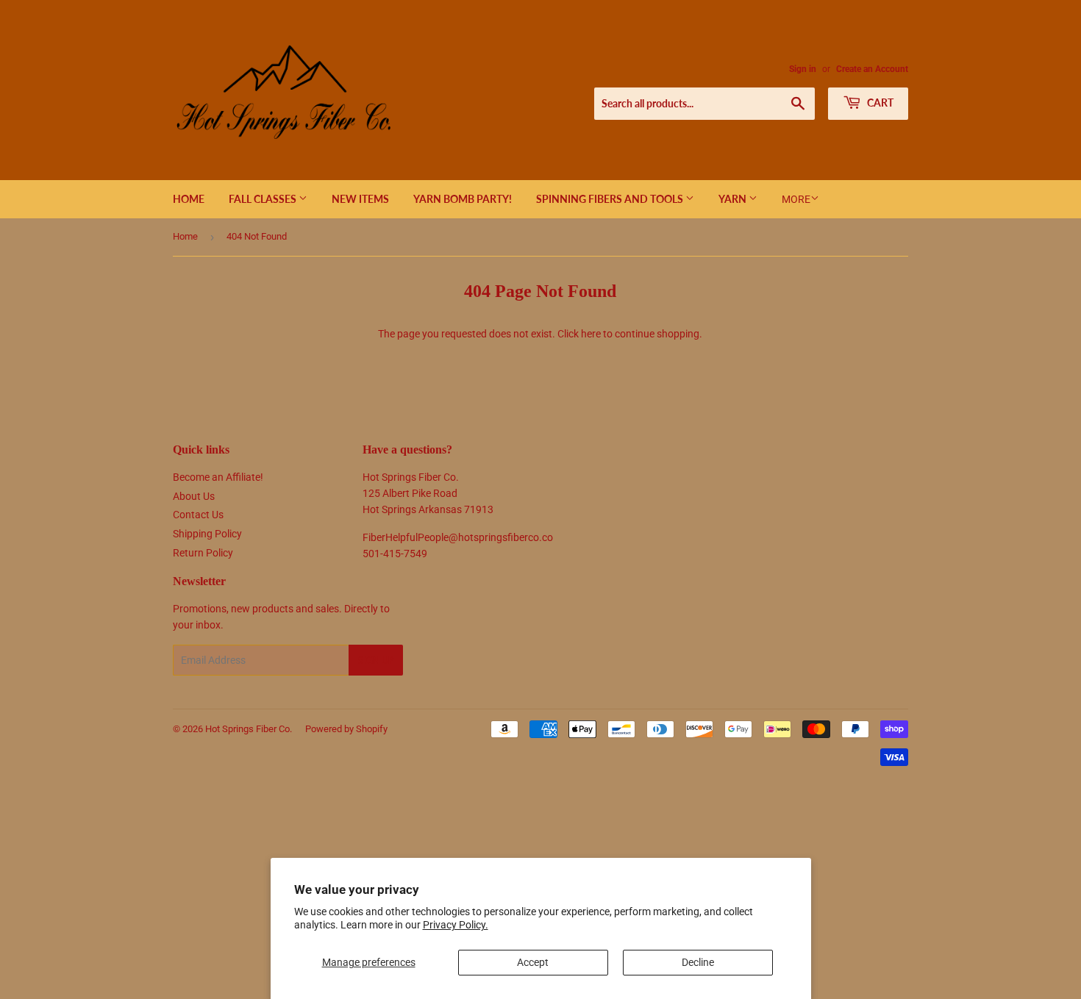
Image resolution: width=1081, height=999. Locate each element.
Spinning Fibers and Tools (610, 199)
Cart (879, 102)
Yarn (733, 199)
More (796, 199)
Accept (533, 962)
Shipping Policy (207, 534)
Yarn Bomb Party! (462, 199)
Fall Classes (264, 199)
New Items (360, 199)
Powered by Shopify (346, 728)
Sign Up (375, 660)
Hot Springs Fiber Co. (248, 728)
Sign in (802, 69)
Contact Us (198, 514)
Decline (698, 962)
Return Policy (203, 553)
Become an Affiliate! (218, 477)
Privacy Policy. (455, 925)
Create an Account (872, 69)
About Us (194, 496)
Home (188, 199)
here (591, 334)
